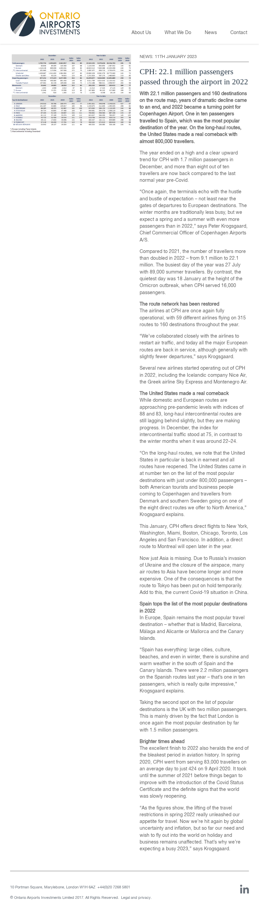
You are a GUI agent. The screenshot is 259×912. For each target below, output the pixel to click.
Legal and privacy (136, 898)
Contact (238, 32)
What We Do (178, 32)
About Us (141, 32)
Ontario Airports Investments (45, 23)
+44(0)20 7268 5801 (113, 887)
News (211, 32)
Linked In (244, 889)
